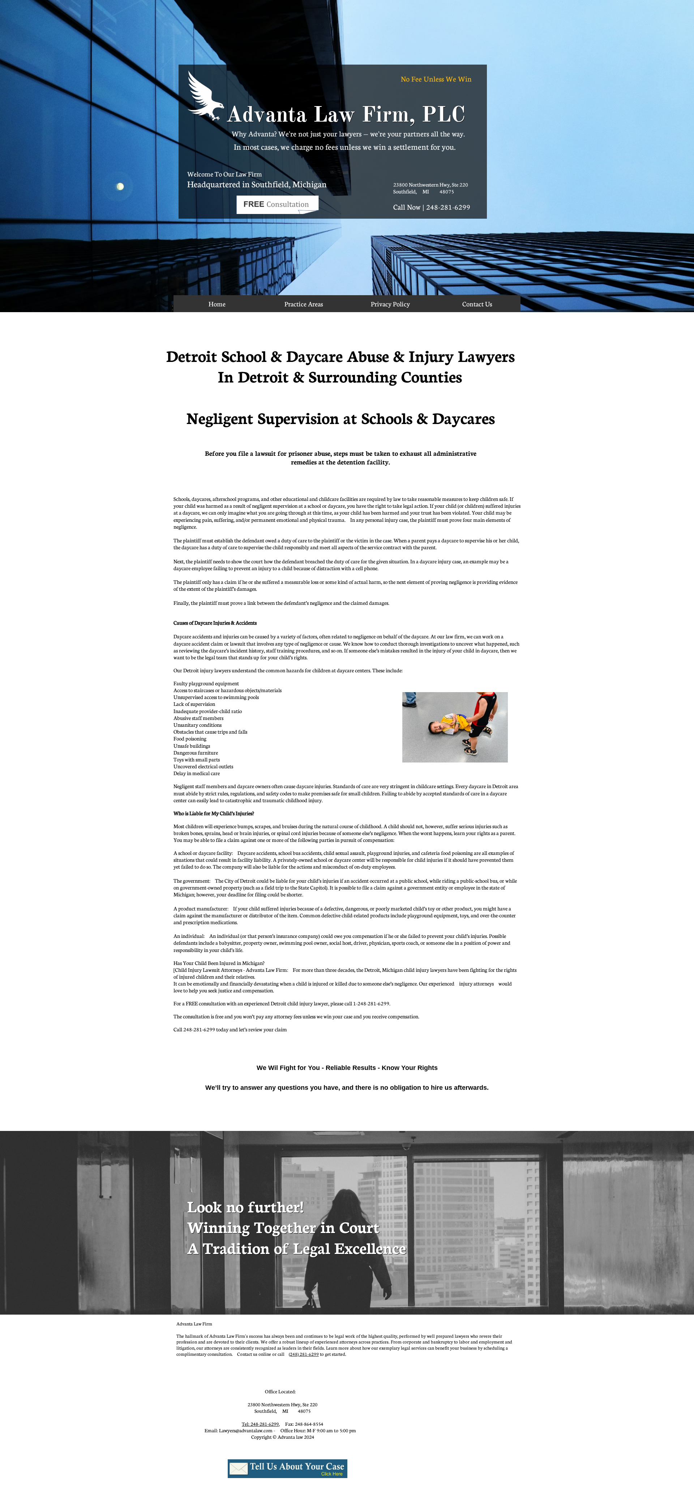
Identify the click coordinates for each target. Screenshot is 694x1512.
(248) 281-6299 (304, 1354)
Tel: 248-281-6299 (260, 1424)
